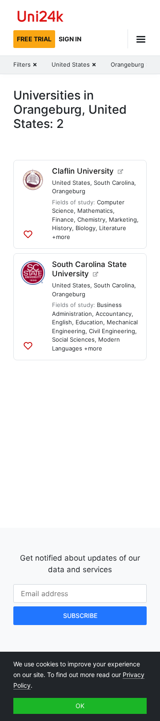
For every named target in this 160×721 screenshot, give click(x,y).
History (62, 227)
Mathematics (95, 210)
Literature (112, 227)
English (62, 322)
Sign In (70, 39)
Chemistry (91, 219)
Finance (63, 219)
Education (89, 322)
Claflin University (83, 171)
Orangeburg (68, 191)
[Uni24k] (40, 17)
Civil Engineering (112, 331)
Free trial (34, 39)
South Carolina (114, 182)
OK (80, 705)
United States (71, 182)
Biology (86, 227)
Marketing (123, 219)
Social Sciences (73, 339)
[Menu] (137, 38)
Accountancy (114, 313)
